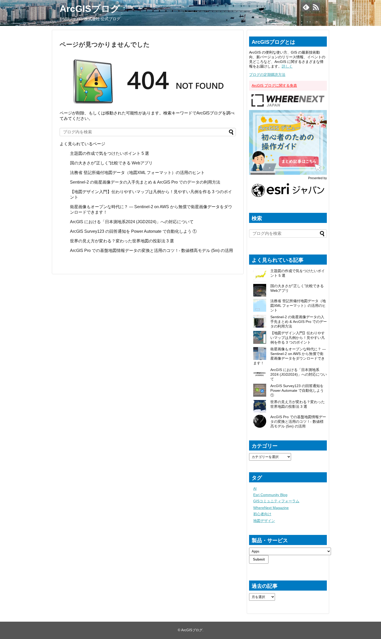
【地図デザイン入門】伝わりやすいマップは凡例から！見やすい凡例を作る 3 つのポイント (297, 337)
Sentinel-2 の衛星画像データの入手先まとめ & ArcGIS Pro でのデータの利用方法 (145, 182)
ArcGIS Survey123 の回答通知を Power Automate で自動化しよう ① (134, 231)
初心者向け (262, 514)
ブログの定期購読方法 (267, 74)
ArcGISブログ (90, 8)
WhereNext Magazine (271, 508)
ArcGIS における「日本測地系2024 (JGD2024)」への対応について (132, 222)
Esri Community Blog (270, 495)
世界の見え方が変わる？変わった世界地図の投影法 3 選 (122, 241)
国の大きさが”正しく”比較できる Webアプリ (111, 163)
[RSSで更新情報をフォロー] (316, 7)
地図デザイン (264, 521)
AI (255, 488)
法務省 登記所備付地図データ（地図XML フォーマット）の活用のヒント (137, 172)
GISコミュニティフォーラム (276, 501)
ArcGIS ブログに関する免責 (274, 85)
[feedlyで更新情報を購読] (306, 7)
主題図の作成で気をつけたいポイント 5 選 (109, 153)
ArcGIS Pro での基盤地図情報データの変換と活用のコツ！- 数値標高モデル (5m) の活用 (151, 250)
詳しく (287, 66)
